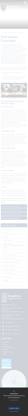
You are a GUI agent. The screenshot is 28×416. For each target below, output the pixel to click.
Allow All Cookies (14, 408)
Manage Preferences (14, 411)
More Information (14, 400)
